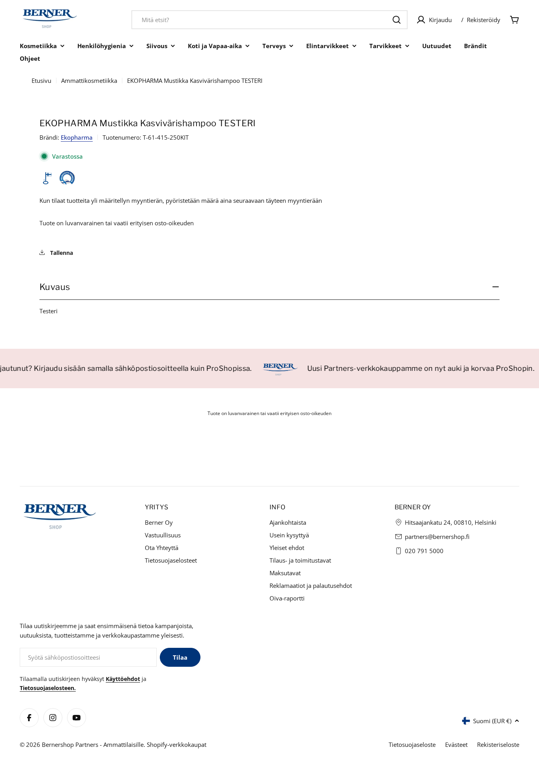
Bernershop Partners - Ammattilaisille (93, 744)
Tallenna (61, 252)
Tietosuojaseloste (412, 744)
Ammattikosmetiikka (89, 80)
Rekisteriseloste (498, 744)
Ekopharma (77, 137)
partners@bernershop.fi (437, 537)
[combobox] (269, 19)
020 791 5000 (424, 551)
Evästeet (456, 744)
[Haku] (396, 19)
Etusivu (41, 80)
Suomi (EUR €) (492, 721)
